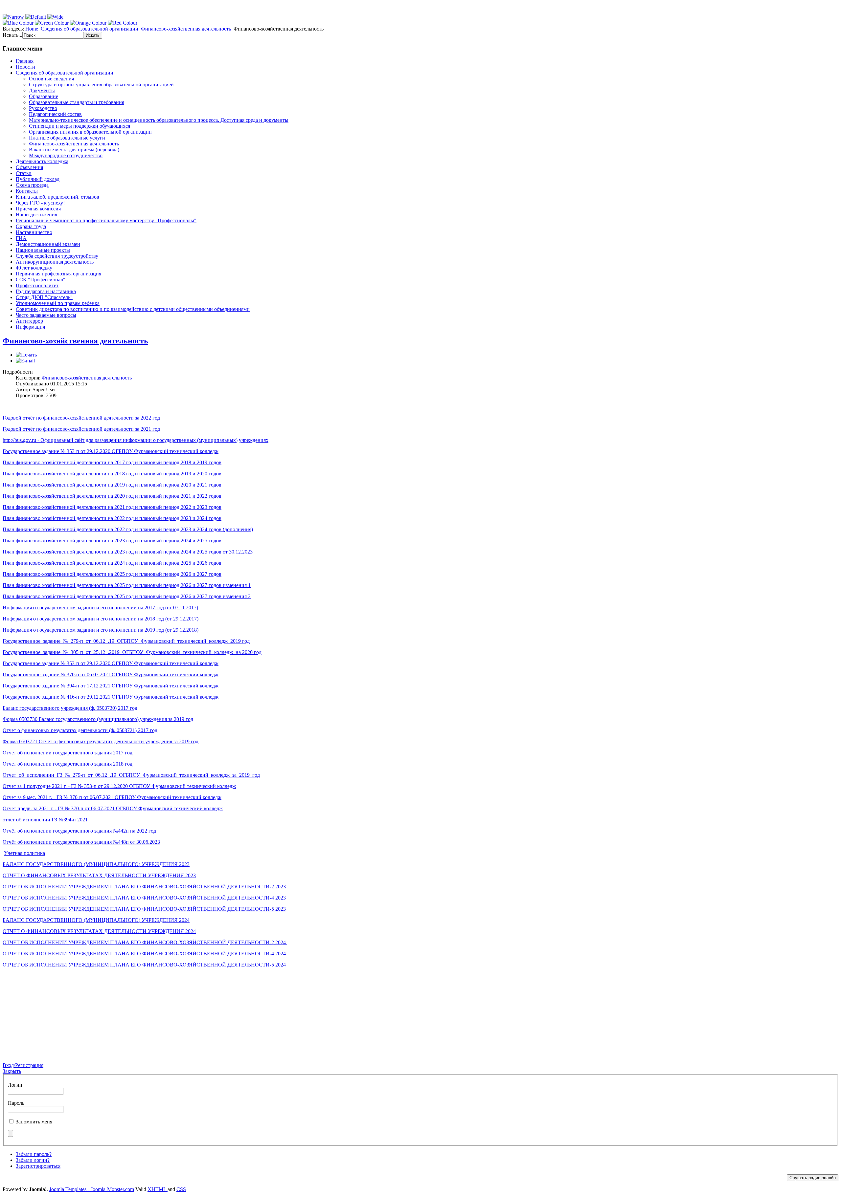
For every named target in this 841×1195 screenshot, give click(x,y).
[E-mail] (25, 360)
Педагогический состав (55, 114)
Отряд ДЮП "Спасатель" (44, 297)
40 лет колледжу (34, 268)
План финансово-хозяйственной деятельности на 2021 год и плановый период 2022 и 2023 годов (112, 507)
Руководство (43, 108)
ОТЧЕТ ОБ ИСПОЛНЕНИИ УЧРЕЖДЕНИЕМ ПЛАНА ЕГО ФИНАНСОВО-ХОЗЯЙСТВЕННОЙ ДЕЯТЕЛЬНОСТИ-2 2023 (145, 886)
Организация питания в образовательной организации (90, 132)
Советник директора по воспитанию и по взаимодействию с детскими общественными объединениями (133, 309)
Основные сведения (51, 78)
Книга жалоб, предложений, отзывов (57, 197)
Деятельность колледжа (42, 161)
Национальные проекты (43, 250)
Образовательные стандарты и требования (76, 102)
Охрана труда (31, 226)
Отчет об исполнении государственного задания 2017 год (67, 752)
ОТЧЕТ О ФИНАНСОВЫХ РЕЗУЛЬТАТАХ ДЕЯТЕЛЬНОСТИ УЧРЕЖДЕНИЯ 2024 (99, 931)
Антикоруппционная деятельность (55, 262)
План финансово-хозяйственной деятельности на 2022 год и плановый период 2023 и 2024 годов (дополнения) (128, 529)
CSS (181, 1189)
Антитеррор (29, 321)
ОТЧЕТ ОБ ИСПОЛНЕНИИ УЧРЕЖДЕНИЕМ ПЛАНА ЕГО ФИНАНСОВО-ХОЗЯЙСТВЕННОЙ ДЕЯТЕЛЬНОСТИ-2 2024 (145, 942)
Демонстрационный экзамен (48, 244)
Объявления (29, 167)
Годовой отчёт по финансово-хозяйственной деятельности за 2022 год (81, 418)
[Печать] (26, 355)
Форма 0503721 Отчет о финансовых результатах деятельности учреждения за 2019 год (100, 741)
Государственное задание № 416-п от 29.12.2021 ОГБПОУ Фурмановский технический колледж (110, 697)
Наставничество (34, 232)
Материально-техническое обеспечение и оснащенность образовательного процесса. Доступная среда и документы (158, 120)
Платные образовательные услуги (67, 138)
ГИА (21, 238)
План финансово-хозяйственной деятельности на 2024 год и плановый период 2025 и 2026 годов (112, 563)
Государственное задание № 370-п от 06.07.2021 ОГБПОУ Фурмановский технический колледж (110, 674)
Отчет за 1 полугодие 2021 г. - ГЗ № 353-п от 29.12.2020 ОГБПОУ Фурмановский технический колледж (119, 786)
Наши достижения (36, 214)
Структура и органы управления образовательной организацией (101, 84)
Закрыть (12, 1071)
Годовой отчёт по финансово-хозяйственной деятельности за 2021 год (81, 429)
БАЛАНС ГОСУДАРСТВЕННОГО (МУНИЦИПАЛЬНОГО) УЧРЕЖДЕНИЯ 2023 (96, 864)
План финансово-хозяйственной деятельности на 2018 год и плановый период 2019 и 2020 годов (112, 473)
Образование (43, 96)
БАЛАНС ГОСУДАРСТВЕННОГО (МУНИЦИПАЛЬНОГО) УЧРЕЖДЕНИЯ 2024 (96, 920)
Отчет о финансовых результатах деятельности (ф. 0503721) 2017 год (80, 730)
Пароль (16, 1103)
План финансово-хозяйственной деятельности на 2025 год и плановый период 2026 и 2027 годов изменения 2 (127, 596)
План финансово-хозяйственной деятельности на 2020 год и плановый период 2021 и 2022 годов (112, 496)
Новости (25, 67)
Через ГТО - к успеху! (40, 203)
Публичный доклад (37, 179)
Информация (30, 327)
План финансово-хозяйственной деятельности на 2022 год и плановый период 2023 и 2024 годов (112, 518)
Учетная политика (24, 853)
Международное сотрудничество (65, 155)
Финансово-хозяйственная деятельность (186, 29)
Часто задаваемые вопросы (46, 315)
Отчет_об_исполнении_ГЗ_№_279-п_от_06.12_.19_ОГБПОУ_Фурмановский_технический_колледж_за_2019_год (131, 775)
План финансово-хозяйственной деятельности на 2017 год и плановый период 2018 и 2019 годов (112, 462)
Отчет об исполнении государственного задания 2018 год (67, 764)
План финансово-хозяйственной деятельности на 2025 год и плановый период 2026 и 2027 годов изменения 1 (127, 585)
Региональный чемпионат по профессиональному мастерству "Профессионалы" (106, 220)
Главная (25, 61)
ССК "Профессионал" (40, 279)
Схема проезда (32, 185)
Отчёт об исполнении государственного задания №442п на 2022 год (79, 831)
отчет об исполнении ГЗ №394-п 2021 (45, 819)
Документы (42, 90)
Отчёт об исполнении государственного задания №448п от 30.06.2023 (81, 842)
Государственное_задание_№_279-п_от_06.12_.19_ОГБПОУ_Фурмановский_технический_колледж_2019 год (126, 641)
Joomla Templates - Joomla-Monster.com (91, 1189)
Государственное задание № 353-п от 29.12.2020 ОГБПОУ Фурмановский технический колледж (110, 451)
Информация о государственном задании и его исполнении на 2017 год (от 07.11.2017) (100, 607)
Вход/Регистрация (23, 1065)
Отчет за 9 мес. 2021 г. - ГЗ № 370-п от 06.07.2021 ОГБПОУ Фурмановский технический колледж (112, 797)
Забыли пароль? (34, 1154)
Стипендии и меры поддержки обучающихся (79, 126)
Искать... (12, 35)
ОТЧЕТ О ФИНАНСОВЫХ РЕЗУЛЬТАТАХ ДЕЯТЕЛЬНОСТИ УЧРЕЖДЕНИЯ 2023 (99, 875)
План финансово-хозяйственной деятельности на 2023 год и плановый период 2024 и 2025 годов (112, 540)
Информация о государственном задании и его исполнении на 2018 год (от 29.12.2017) (100, 618)
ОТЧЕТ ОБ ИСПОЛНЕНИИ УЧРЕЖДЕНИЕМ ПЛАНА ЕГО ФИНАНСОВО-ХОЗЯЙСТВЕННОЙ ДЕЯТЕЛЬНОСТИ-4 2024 (144, 953)
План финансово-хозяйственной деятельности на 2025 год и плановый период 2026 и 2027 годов (112, 574)
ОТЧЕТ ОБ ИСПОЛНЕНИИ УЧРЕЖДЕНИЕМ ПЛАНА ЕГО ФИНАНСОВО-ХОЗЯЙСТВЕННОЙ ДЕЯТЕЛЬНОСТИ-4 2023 (144, 898)
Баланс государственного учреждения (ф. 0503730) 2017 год (70, 708)
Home (31, 29)
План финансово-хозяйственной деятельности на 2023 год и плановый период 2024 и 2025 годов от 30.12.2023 (128, 551)
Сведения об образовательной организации (89, 29)
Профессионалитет (37, 285)
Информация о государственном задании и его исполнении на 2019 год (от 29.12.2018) (100, 630)
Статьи (24, 173)
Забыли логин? (33, 1160)
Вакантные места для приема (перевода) (74, 149)
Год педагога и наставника (46, 291)
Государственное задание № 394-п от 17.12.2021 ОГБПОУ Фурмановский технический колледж (110, 685)
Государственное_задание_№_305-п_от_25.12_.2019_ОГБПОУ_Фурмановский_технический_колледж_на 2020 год (132, 652)
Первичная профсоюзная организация (58, 273)
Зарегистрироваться (38, 1166)
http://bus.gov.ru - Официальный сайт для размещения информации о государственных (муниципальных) (120, 440)
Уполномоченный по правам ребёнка (58, 303)
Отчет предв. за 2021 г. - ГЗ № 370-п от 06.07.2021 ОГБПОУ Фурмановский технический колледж (113, 808)
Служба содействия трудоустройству (57, 256)
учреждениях (253, 440)
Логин (15, 1085)
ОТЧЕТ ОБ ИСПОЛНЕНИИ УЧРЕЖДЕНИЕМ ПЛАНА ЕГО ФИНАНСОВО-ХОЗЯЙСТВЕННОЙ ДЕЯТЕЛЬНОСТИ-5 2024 (144, 964)
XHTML (158, 1189)
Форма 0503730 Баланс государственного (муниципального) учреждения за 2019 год (98, 719)
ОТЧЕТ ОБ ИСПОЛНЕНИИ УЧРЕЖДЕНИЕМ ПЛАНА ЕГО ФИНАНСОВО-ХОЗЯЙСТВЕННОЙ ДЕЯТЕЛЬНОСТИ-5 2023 (144, 909)
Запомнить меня (34, 1121)
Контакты (27, 191)
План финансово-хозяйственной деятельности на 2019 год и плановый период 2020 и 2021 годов (112, 485)
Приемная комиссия (38, 208)
